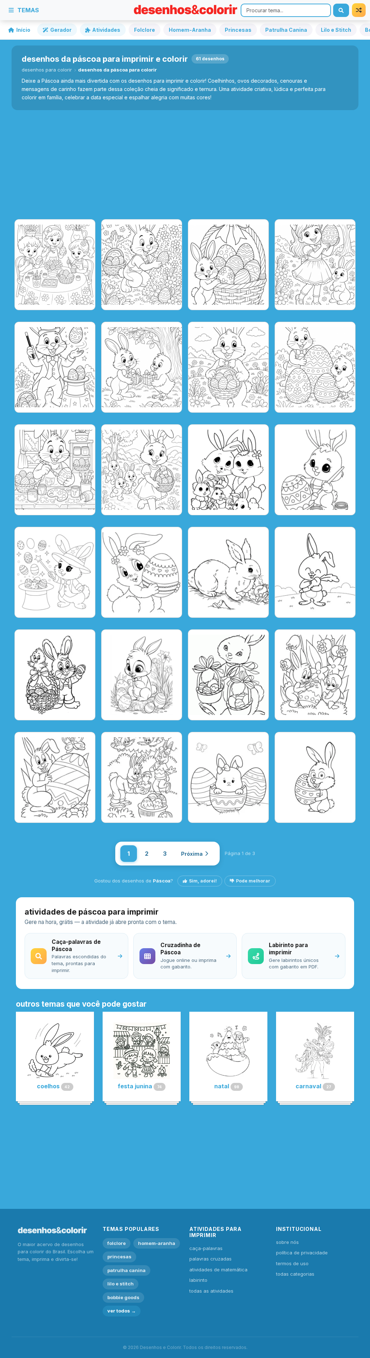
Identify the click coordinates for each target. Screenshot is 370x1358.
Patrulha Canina (286, 30)
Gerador (61, 30)
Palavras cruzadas (210, 1259)
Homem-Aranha (190, 30)
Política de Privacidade (302, 1252)
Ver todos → (121, 1311)
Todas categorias (295, 1274)
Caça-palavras (206, 1248)
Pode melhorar (253, 881)
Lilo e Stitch (336, 30)
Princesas (238, 30)
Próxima (192, 854)
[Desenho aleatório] (359, 10)
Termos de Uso (292, 1263)
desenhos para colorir (47, 70)
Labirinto (198, 1280)
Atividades (106, 30)
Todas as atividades (211, 1291)
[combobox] (286, 10)
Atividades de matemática (218, 1269)
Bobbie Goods (123, 1297)
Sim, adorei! (203, 881)
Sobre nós (287, 1242)
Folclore (144, 30)
